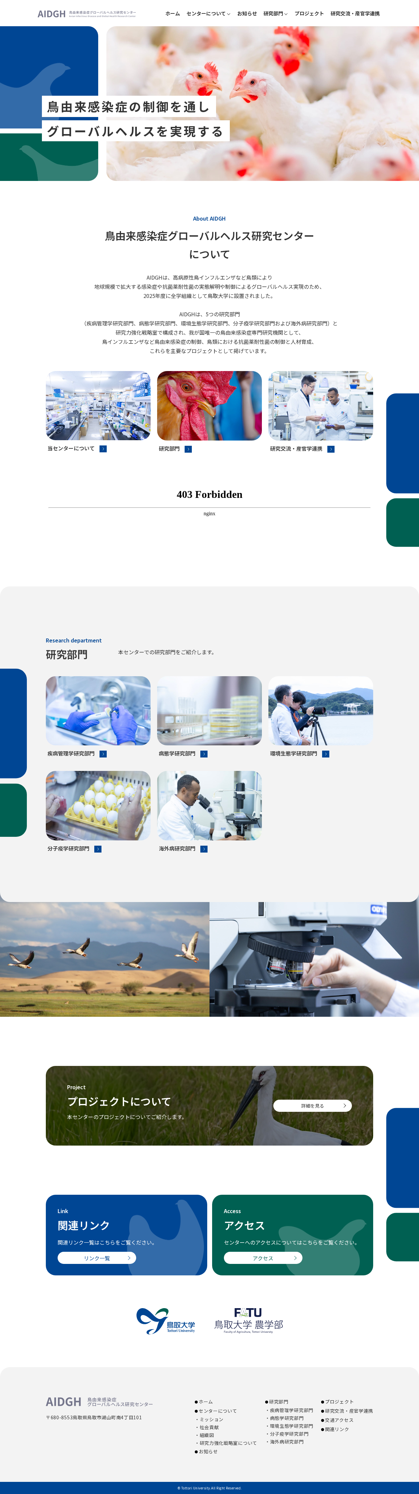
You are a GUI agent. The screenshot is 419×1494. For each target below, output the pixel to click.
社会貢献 (209, 1427)
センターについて (206, 13)
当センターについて (71, 448)
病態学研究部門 (177, 753)
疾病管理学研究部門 (71, 753)
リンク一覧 (97, 1258)
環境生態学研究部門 (293, 753)
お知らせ (247, 13)
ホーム (172, 13)
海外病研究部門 (177, 848)
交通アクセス (339, 1420)
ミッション (212, 1419)
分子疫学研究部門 (68, 848)
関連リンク (337, 1429)
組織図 (207, 1435)
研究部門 (169, 448)
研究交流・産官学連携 (355, 13)
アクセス (263, 1258)
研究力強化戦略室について (228, 1443)
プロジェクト (309, 13)
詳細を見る (312, 1105)
